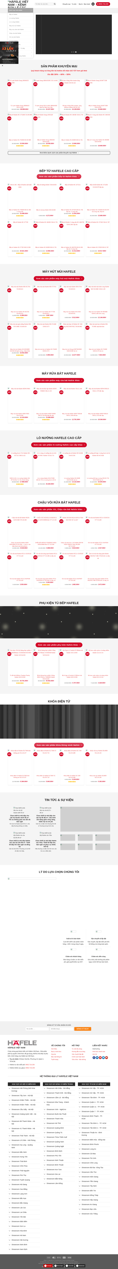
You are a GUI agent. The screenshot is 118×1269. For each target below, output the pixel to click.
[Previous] (40, 34)
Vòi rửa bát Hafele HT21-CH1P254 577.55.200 (98, 543)
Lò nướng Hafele (14, 18)
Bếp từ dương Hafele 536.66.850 (46, 210)
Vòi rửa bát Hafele (14, 37)
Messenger (60, 1265)
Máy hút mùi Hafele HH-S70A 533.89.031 (72, 312)
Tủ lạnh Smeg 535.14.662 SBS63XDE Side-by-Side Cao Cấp (46, 106)
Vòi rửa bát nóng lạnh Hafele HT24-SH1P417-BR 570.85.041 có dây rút (98, 579)
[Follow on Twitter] (97, 1057)
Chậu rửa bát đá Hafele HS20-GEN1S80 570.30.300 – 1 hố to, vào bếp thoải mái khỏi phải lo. (20, 544)
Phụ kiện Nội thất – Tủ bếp (17, 48)
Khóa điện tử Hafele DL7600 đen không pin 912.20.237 (20, 776)
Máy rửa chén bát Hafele (16, 29)
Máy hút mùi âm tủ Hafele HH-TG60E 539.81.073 (46, 350)
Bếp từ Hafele (13, 14)
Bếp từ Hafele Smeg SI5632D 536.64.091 (46, 140)
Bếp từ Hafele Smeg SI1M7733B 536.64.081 (98, 106)
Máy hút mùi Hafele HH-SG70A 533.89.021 (20, 312)
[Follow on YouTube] (106, 1057)
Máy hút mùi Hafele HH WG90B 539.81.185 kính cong (98, 312)
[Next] (107, 34)
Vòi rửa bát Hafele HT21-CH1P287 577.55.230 (72, 579)
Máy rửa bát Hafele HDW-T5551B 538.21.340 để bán (72, 414)
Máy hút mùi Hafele (15, 25)
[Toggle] (9, 1088)
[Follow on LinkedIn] (103, 1057)
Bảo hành (87, 4)
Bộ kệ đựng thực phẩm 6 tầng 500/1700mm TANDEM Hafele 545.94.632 (46, 677)
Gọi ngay (49, 1265)
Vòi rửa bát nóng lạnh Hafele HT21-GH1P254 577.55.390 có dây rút (46, 579)
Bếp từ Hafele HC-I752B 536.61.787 (98, 247)
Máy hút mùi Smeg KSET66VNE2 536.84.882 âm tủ (72, 350)
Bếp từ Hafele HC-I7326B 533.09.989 (20, 140)
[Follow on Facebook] (94, 1057)
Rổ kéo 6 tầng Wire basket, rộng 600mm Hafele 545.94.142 (72, 106)
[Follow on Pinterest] (100, 1057)
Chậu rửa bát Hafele (15, 33)
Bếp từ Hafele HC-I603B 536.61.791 (72, 140)
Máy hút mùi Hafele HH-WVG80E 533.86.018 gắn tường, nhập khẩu (20, 350)
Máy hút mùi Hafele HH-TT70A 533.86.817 (46, 312)
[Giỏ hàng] (93, 4)
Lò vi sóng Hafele (14, 22)
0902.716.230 (30, 1064)
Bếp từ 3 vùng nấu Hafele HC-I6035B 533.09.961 (98, 140)
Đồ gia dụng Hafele (14, 44)
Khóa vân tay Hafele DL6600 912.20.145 (98, 776)
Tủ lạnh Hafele (13, 41)
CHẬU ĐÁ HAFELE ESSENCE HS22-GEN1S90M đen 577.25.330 (46, 543)
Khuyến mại (66, 4)
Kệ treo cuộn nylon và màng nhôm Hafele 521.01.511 (98, 676)
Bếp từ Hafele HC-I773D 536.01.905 (20, 247)
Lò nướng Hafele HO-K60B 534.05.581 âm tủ (72, 479)
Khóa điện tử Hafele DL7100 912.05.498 (72, 776)
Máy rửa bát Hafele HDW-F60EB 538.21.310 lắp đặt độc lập (45, 414)
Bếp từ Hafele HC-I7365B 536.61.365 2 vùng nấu (20, 210)
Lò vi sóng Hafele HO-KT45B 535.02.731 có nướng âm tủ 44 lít (46, 479)
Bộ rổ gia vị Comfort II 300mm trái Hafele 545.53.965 (72, 676)
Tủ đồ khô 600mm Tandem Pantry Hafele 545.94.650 (20, 676)
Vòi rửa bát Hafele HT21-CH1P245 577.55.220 (20, 579)
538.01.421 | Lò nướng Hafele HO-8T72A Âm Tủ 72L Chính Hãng (20, 479)
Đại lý (81, 4)
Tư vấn (74, 4)
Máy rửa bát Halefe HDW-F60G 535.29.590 (20, 414)
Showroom (81, 1265)
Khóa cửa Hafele (14, 52)
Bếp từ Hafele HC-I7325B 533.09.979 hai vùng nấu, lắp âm (98, 210)
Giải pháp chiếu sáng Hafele (17, 56)
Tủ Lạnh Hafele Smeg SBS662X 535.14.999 (20, 106)
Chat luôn (70, 1265)
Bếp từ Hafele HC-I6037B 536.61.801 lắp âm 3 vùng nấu (72, 248)
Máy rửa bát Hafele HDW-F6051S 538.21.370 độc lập (98, 414)
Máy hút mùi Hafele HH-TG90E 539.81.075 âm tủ (98, 350)
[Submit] (54, 4)
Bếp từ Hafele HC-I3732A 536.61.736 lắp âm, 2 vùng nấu (72, 210)
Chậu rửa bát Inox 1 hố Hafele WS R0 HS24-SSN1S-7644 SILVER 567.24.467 (72, 544)
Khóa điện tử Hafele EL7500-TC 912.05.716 (46, 776)
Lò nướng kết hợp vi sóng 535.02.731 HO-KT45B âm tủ (98, 479)
